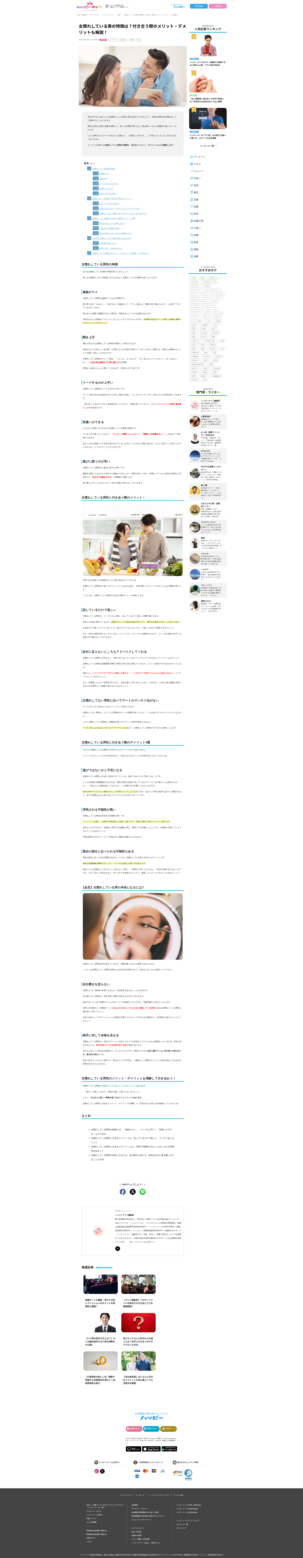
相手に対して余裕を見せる (108, 248)
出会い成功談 (136, 1532)
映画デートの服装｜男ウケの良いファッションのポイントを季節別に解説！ (100, 1303)
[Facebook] (123, 1192)
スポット (195, 297)
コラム (197, 164)
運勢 (193, 376)
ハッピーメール (209, 305)
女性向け (123, 40)
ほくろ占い (196, 286)
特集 (196, 242)
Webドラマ (214, 278)
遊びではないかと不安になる (109, 223)
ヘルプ (88, 1542)
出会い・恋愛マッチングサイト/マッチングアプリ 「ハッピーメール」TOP (105, 1506)
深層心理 (198, 221)
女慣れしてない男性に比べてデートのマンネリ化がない (120, 213)
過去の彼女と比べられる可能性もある (113, 233)
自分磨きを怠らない (105, 243)
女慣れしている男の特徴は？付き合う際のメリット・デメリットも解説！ (151, 15)
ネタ (215, 301)
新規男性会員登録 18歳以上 (96, 1534)
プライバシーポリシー (139, 1509)
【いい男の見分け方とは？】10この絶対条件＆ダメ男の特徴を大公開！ (100, 1342)
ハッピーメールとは (93, 1511)
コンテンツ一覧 (182, 1524)
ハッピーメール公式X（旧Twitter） (189, 1505)
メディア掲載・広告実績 (140, 1539)
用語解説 (195, 356)
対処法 (203, 337)
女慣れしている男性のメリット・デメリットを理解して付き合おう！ (120, 253)
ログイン (169, 1428)
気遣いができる (103, 188)
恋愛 (196, 206)
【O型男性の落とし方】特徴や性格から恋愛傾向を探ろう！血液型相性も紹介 (100, 1380)
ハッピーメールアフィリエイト (187, 1521)
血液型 (205, 372)
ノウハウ (113, 40)
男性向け (195, 360)
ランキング (216, 317)
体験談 (218, 321)
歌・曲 (212, 348)
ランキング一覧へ (207, 146)
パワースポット (197, 309)
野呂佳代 (195, 380)
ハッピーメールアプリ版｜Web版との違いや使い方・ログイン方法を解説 (208, 136)
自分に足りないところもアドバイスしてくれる (116, 208)
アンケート (200, 157)
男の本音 (207, 356)
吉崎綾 (203, 329)
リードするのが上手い (106, 183)
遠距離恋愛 (216, 376)
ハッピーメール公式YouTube (186, 1512)
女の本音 (204, 333)
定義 (196, 199)
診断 (193, 95)
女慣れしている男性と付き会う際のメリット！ (110, 198)
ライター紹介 (179, 1495)
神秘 (196, 249)
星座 (193, 348)
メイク (208, 313)
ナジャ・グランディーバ (200, 301)
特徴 (131, 40)
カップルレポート (138, 1528)
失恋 (196, 185)
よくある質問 (91, 1522)
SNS (203, 278)
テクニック (207, 297)
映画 (202, 348)
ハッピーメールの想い (94, 1515)
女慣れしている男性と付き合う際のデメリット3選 (112, 218)
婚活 (196, 192)
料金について (91, 1518)
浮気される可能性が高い (107, 228)
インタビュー (196, 289)
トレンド (198, 171)
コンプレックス (218, 293)
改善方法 (213, 345)
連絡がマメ (101, 173)
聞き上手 (100, 178)
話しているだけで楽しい (107, 203)
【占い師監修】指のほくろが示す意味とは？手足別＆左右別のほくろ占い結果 (207, 100)
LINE (193, 278)
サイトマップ (181, 1528)
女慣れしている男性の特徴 (102, 168)
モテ (205, 317)
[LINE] (143, 1192)
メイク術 (219, 313)
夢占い (214, 329)
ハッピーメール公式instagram (187, 1509)
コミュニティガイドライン (141, 1520)
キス (193, 293)
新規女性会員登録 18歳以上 (96, 1531)
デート (220, 297)
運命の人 (204, 376)
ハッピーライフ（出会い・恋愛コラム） (146, 1543)
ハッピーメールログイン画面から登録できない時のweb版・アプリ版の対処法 (208, 63)
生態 (139, 40)
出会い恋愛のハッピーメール (87, 15)
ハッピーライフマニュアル (159, 1495)
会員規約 (134, 1505)
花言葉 (194, 372)
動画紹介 (206, 325)
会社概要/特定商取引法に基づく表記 (145, 1512)
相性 (205, 360)
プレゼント (196, 313)
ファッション (212, 309)
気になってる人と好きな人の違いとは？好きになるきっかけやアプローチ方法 (138, 1342)
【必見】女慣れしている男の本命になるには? (110, 238)
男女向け (219, 356)
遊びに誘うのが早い (105, 193)
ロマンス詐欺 (196, 321)
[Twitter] (133, 1192)
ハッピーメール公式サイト (144, 1242)
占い (216, 325)
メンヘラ (195, 317)
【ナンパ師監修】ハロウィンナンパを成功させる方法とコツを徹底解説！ (138, 1303)
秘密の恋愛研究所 (198, 364)
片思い (197, 228)
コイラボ (204, 293)
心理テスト (196, 341)
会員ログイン (91, 1538)
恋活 (118, 15)
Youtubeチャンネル (210, 282)
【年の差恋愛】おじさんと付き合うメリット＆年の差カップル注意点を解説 (138, 1380)
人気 (208, 321)
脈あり (206, 368)
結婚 (211, 364)
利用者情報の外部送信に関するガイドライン (148, 1516)
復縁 (213, 337)
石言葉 (215, 360)
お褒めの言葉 (136, 1535)
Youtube (195, 282)
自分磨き (217, 368)
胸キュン (195, 368)
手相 (202, 345)
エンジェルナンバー (213, 289)
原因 (193, 329)
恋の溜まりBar (210, 341)
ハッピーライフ (108, 15)
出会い (194, 59)
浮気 (222, 348)
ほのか (208, 286)
